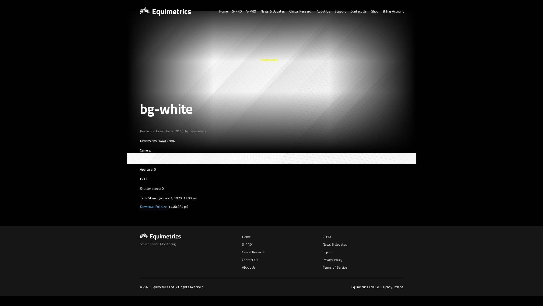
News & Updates (272, 11)
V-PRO (251, 11)
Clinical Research (300, 11)
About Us (323, 11)
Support (340, 11)
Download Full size (153, 206)
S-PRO (237, 11)
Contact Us (359, 11)
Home (223, 11)
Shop (374, 11)
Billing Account (393, 11)
